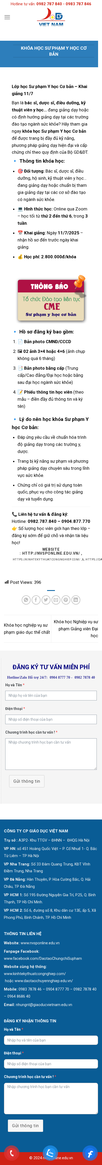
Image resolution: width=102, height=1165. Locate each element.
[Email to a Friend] (56, 600)
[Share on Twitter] (46, 600)
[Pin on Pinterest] (66, 600)
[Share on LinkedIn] (76, 600)
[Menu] (7, 17)
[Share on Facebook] (36, 600)
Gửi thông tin (26, 781)
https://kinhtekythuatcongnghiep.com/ (46, 559)
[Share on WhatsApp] (26, 600)
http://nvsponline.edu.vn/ (51, 553)
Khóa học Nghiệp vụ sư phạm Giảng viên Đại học (76, 628)
